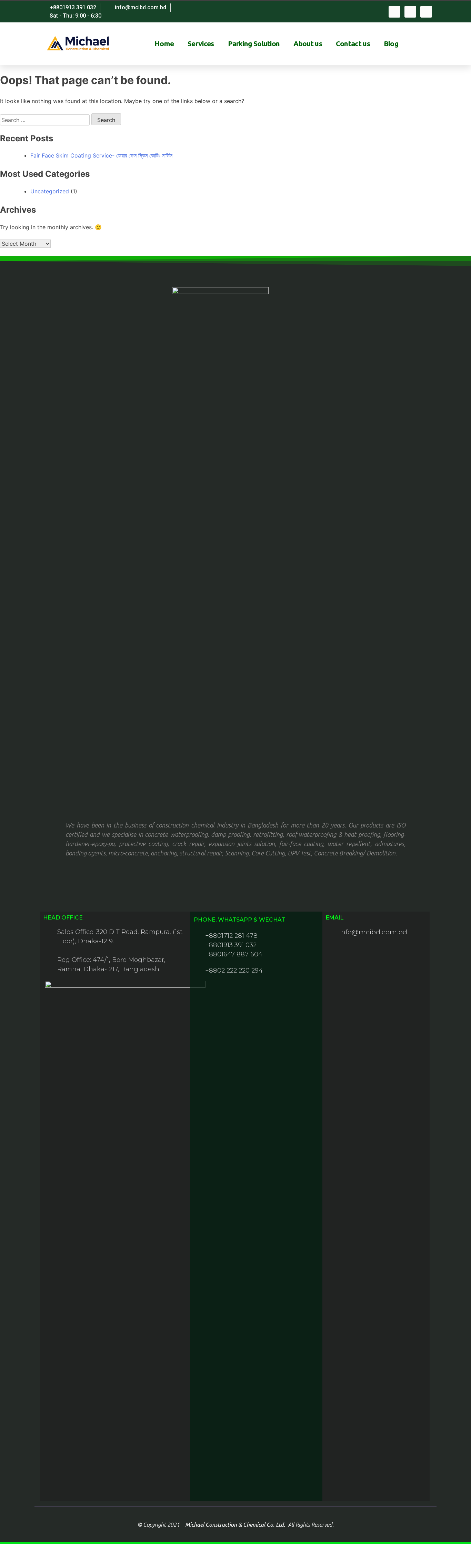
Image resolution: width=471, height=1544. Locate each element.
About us (307, 43)
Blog (391, 43)
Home (164, 43)
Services (201, 43)
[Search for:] (45, 119)
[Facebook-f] (394, 12)
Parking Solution (254, 43)
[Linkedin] (426, 12)
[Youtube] (410, 12)
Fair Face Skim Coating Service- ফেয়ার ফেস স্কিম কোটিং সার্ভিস (101, 155)
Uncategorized (49, 191)
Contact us (353, 43)
